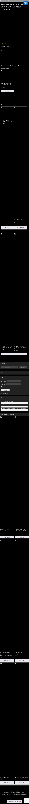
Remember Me (6, 387)
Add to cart (7, 91)
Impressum (6, 792)
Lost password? (4, 393)
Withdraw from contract (14, 801)
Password (3, 384)
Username (3, 381)
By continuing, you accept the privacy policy (14, 408)
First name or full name (7, 401)
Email (2, 404)
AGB (11, 792)
